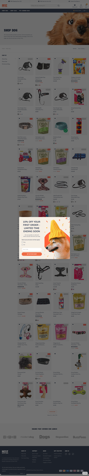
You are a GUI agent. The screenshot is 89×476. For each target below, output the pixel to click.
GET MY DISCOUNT (32, 254)
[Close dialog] (68, 219)
